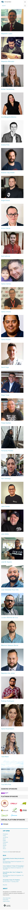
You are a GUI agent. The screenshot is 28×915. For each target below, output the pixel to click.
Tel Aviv (4, 848)
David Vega (5, 367)
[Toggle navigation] (25, 2)
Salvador (4, 845)
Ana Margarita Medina (8, 117)
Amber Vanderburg (7, 89)
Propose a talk (6, 851)
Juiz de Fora (5, 837)
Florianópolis (5, 842)
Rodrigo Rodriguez (7, 701)
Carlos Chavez (6, 312)
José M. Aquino (6, 562)
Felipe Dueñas (6, 423)
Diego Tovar (5, 395)
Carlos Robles (6, 339)
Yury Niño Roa (6, 784)
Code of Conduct (6, 901)
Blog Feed (5, 884)
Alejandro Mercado (7, 61)
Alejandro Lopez (6, 33)
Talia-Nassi (5, 756)
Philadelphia (5, 834)
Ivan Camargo (6, 478)
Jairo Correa (5, 506)
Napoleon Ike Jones (8, 673)
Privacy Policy (5, 899)
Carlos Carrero (6, 284)
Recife (4, 847)
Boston (4, 839)
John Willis (5, 534)
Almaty (4, 835)
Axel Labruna (5, 256)
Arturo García (5, 228)
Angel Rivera (5, 200)
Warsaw (4, 843)
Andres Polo (5, 145)
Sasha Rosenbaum (7, 729)
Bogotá (3, 5)
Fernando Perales (7, 451)
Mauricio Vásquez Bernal (9, 645)
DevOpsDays (7, 2)
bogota (4, 840)
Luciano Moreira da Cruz (9, 617)
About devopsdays (6, 898)
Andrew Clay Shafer (8, 172)
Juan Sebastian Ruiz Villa (9, 590)
